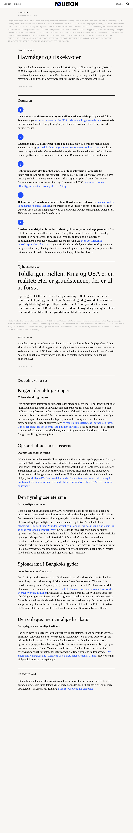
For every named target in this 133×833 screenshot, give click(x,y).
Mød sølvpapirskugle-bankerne (75, 688)
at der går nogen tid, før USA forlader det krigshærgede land (68, 120)
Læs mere (23, 86)
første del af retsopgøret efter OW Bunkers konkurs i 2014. (68, 147)
